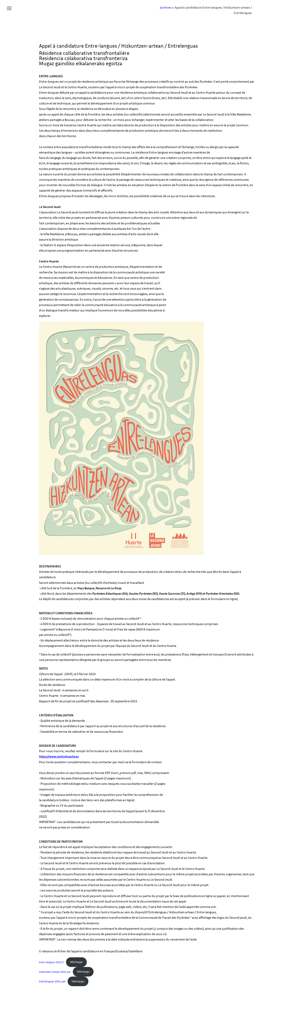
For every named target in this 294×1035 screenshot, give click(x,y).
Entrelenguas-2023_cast (52, 981)
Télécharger (76, 962)
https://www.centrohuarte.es (59, 756)
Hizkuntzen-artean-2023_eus (55, 971)
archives (165, 7)
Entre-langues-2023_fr (51, 962)
